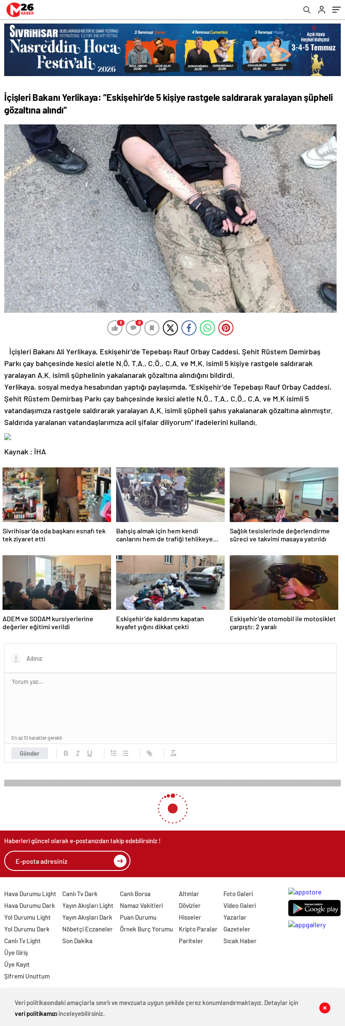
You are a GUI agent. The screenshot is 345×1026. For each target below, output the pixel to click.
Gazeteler (236, 929)
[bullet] (125, 753)
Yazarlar (235, 917)
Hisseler (190, 917)
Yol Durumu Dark (27, 929)
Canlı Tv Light (22, 940)
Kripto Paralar (198, 929)
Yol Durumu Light (27, 917)
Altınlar (189, 893)
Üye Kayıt (17, 964)
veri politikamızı (36, 1013)
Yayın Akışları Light (88, 905)
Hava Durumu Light (30, 893)
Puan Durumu (138, 917)
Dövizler (190, 905)
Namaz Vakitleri (141, 905)
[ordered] (113, 753)
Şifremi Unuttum (27, 976)
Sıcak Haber (240, 940)
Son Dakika (77, 940)
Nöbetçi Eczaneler (87, 929)
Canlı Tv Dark (80, 893)
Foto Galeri (238, 893)
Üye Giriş (16, 952)
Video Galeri (239, 905)
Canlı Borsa (135, 893)
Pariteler (191, 940)
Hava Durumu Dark (29, 905)
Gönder (30, 753)
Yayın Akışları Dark (87, 917)
